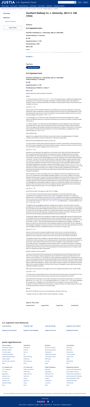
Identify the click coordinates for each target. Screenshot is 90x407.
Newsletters (49, 6)
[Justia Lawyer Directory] (52, 402)
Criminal (26, 350)
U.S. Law (7, 8)
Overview (6, 13)
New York (26, 380)
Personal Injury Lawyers (8, 361)
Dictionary (69, 347)
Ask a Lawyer (14, 6)
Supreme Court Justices (9, 330)
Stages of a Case (50, 330)
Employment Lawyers (7, 354)
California (26, 376)
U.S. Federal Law (7, 367)
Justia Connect (22, 404)
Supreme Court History (73, 326)
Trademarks (48, 380)
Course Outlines (70, 354)
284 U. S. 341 (47, 115)
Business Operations (50, 350)
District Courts (6, 380)
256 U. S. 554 (42, 280)
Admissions (69, 350)
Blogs (67, 359)
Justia (2, 8)
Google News (75, 305)
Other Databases (50, 367)
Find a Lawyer (5, 6)
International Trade (50, 356)
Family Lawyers (6, 359)
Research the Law (23, 6)
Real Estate (48, 359)
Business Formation (50, 347)
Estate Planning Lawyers (8, 356)
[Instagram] (44, 402)
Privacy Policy (56, 404)
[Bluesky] (48, 402)
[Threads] (46, 402)
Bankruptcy (27, 347)
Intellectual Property (50, 354)
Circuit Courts (5, 378)
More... (4, 363)
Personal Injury (28, 361)
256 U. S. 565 (68, 280)
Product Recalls (49, 376)
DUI (25, 354)
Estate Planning (28, 356)
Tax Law (47, 361)
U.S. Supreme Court (21, 8)
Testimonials (69, 383)
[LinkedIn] (38, 402)
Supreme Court (6, 376)
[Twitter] (50, 402)
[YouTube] (40, 402)
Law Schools (33, 6)
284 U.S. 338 (55, 78)
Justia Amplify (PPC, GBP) (73, 378)
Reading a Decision (72, 330)
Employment (48, 352)
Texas (25, 383)
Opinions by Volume (31, 8)
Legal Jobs (47, 369)
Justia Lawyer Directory (72, 371)
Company (36, 404)
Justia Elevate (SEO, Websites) (74, 376)
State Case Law (28, 374)
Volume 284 (39, 8)
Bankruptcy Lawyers (7, 347)
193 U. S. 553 (56, 200)
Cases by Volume (50, 326)
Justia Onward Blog (71, 380)
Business (47, 345)
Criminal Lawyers (6, 352)
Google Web (59, 305)
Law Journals (69, 356)
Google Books (45, 305)
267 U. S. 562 (36, 202)
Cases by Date (6, 326)
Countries (47, 383)
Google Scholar (30, 305)
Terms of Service (48, 404)
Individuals (27, 345)
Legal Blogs (48, 371)
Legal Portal (30, 404)
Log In (79, 2)
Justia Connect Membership (73, 369)
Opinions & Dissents (33, 67)
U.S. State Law (28, 367)
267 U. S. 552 (29, 202)
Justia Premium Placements (73, 374)
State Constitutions (29, 369)
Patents (47, 378)
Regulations (5, 374)
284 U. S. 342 (41, 130)
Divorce (26, 352)
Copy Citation (13, 28)
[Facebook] (42, 402)
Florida (25, 378)
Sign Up (85, 2)
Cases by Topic (28, 326)
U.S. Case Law (13, 8)
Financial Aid (69, 352)
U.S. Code (4, 371)
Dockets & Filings (6, 383)
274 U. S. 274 (49, 52)
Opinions (6, 18)
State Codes (27, 371)
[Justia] (8, 2)
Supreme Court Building (31, 330)
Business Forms (49, 374)
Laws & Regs (41, 6)
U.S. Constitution (6, 369)
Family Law (26, 359)
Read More (29, 56)
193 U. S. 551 (48, 200)
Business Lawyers (7, 350)
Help (41, 404)
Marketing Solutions (59, 6)
